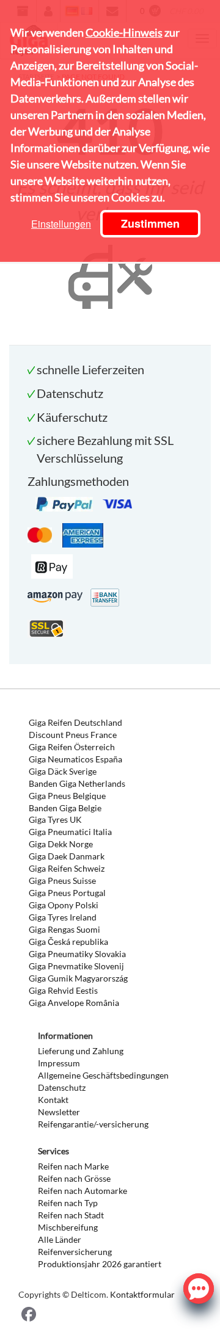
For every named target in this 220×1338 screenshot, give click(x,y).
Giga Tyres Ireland (63, 917)
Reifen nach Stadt (71, 1215)
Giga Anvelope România (74, 1002)
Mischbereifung (68, 1227)
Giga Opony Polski (63, 905)
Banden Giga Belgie (65, 808)
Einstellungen (61, 224)
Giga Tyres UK (55, 819)
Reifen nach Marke (73, 1166)
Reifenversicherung (75, 1251)
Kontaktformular (142, 1294)
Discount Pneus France (73, 734)
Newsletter (59, 1112)
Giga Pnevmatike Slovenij (76, 966)
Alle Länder (59, 1239)
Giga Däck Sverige (63, 771)
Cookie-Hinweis (124, 32)
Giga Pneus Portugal (67, 893)
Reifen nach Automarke (82, 1190)
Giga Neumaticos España (75, 759)
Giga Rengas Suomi (64, 929)
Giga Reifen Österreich (72, 747)
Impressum (59, 1063)
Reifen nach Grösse (74, 1178)
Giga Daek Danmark (67, 856)
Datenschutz (62, 1087)
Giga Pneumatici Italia (70, 831)
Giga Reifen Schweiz (67, 868)
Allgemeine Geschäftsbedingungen (103, 1075)
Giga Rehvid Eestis (63, 990)
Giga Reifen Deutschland (75, 722)
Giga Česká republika (68, 941)
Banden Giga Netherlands (77, 783)
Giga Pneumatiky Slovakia (77, 954)
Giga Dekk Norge (61, 844)
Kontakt (53, 1099)
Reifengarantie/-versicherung (93, 1124)
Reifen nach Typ (68, 1203)
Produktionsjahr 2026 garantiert (99, 1264)
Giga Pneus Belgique (67, 795)
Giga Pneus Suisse (62, 880)
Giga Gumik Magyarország (78, 978)
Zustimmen (150, 223)
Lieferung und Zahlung (80, 1051)
